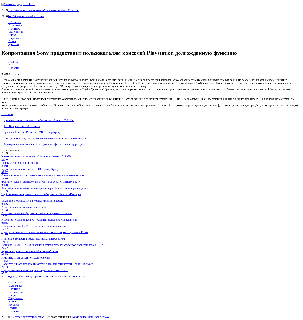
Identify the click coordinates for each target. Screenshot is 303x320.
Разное (12, 41)
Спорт (12, 34)
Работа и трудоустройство (27, 316)
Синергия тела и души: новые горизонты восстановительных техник (45, 138)
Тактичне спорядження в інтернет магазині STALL (32, 200)
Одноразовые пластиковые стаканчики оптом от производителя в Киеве (44, 232)
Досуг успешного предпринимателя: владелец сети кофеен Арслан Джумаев (47, 263)
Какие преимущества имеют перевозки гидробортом (33, 238)
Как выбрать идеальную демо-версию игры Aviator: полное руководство (44, 188)
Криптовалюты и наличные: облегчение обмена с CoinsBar (43, 10)
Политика (14, 28)
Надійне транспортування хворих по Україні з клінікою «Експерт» (41, 194)
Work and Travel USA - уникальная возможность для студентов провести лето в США (52, 244)
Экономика (15, 25)
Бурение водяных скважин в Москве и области (29, 251)
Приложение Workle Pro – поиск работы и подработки (33, 225)
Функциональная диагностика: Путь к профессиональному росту (43, 144)
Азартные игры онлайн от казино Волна (25, 257)
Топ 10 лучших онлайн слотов (26, 16)
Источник (7, 114)
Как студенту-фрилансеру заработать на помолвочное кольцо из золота (43, 276)
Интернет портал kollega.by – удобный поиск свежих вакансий (39, 219)
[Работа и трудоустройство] (18, 4)
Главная (13, 61)
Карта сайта (79, 316)
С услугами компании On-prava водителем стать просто (34, 270)
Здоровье (13, 44)
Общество (14, 22)
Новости (13, 67)
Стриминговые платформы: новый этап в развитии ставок (36, 213)
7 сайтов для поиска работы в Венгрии (24, 206)
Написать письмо (98, 316)
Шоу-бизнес (15, 38)
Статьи (12, 307)
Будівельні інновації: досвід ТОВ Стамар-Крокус (33, 132)
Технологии (15, 31)
